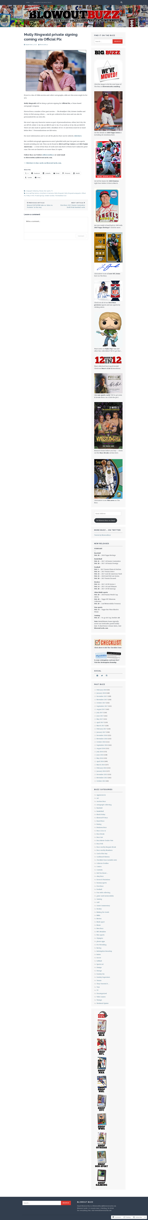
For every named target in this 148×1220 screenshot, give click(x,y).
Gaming (99, 899)
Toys (98, 987)
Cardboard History (103, 857)
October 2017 (101, 703)
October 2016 (101, 742)
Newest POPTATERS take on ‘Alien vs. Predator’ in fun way (40, 205)
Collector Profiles (103, 863)
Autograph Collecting (32, 191)
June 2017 (100, 716)
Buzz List (100, 837)
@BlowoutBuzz (48, 155)
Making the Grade (103, 912)
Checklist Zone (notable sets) (107, 860)
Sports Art (100, 964)
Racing (99, 948)
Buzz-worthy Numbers (104, 850)
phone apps (101, 941)
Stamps (99, 967)
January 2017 (101, 732)
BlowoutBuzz (44, 44)
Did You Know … (102, 873)
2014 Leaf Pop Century (32, 193)
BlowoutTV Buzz (102, 818)
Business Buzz (102, 827)
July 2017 (100, 712)
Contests (99, 870)
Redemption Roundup (104, 951)
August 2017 (101, 709)
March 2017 (101, 726)
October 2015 (101, 781)
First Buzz (100, 886)
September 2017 (102, 706)
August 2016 (101, 748)
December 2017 (102, 696)
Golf (98, 902)
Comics (99, 866)
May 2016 (100, 758)
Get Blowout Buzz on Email (105, 520)
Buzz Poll (100, 844)
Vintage (99, 1000)
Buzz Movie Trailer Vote (105, 840)
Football (99, 889)
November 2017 (102, 700)
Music (99, 925)
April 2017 (100, 722)
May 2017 (100, 719)
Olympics (100, 938)
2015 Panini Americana (47, 193)
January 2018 (101, 693)
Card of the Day (102, 853)
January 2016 (101, 771)
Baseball (99, 808)
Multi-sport (101, 922)
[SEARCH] (121, 2)
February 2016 (102, 768)
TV (52, 191)
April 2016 (100, 761)
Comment (81, 236)
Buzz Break (100, 834)
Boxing (99, 824)
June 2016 (100, 755)
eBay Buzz (100, 876)
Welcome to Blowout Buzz (43, 2)
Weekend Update (103, 1003)
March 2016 (101, 765)
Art (98, 798)
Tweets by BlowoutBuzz (102, 535)
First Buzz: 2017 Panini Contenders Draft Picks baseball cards (72, 205)
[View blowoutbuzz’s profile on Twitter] (102, 675)
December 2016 (102, 735)
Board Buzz (100, 821)
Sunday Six (100, 974)
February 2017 (102, 729)
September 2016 (102, 745)
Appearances (101, 795)
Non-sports (47, 191)
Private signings (39, 195)
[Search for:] (103, 41)
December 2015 (102, 774)
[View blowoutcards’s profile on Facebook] (97, 675)
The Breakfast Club (60, 195)
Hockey (99, 909)
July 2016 (100, 752)
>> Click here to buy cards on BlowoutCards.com (42, 163)
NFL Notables (101, 932)
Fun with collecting (103, 892)
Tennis (99, 980)
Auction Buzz (101, 801)
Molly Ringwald (59, 193)
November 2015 (102, 778)
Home (27, 2)
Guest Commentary (103, 906)
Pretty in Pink (30, 195)
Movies (41, 191)
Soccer (99, 958)
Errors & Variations (103, 880)
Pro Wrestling (101, 945)
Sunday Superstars (103, 977)
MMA (98, 915)
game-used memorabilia (105, 896)
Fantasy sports (102, 883)
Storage (99, 971)
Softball (99, 961)
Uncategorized (102, 993)
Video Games (101, 997)
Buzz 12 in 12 (101, 831)
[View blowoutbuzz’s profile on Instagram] (106, 675)
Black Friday (101, 814)
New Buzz (100, 928)
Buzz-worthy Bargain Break (106, 847)
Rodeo (99, 954)
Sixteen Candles (49, 195)
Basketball (100, 811)
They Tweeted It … (103, 984)
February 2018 (102, 690)
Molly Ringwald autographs (72, 193)
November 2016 (102, 739)
